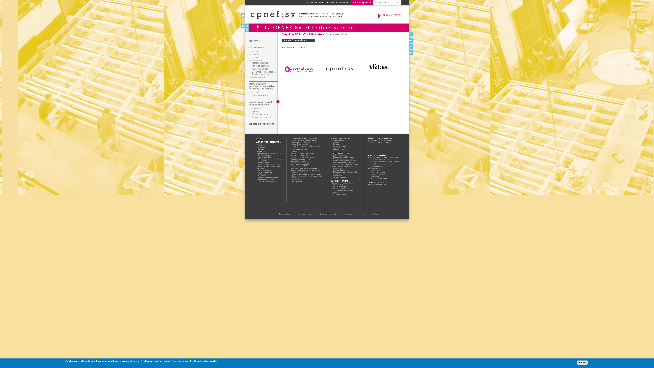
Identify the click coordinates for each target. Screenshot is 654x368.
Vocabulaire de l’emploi (302, 155)
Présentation (376, 170)
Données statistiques (340, 138)
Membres (256, 109)
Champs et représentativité (260, 61)
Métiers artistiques (339, 185)
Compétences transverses (342, 190)
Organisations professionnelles (305, 168)
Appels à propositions (261, 124)
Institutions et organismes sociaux (307, 170)
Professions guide (339, 194)
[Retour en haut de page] (278, 102)
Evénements (337, 168)
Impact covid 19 (339, 148)
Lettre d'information (338, 3)
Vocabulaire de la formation (304, 157)
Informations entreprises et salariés (307, 176)
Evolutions (336, 192)
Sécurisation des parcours (343, 166)
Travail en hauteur (378, 174)
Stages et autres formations (381, 142)
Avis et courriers (260, 69)
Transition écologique (300, 165)
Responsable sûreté (379, 178)
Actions (255, 54)
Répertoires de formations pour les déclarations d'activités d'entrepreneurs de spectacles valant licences (385, 160)
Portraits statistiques (341, 146)
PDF (410, 52)
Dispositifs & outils (377, 183)
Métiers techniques (340, 187)
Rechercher (351, 214)
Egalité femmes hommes (301, 161)
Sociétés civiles (299, 172)
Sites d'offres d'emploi (300, 150)
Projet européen (339, 178)
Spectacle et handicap (300, 163)
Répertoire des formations (380, 138)
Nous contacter (316, 3)
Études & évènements (340, 153)
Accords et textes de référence (303, 140)
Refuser (582, 362)
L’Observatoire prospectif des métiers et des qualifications (262, 86)
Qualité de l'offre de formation (345, 164)
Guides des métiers (339, 181)
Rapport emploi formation (343, 157)
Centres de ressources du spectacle (307, 174)
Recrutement (258, 77)
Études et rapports (339, 155)
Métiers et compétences (343, 159)
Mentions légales (285, 214)
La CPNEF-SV (256, 47)
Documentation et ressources (393, 14)
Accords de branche (300, 144)
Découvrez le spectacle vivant (344, 183)
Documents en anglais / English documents (264, 73)
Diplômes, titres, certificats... (381, 140)
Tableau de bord (338, 140)
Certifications (375, 169)
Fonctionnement (260, 66)
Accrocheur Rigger (378, 172)
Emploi (336, 142)
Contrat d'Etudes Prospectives (345, 161)
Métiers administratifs (341, 188)
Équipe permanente (262, 117)
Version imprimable (411, 46)
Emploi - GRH (296, 180)
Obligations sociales (378, 185)
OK (573, 362)
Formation (337, 144)
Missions (256, 51)
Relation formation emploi (344, 163)
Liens (293, 166)
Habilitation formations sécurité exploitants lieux (383, 166)
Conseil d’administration (260, 113)
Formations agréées (377, 155)
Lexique (294, 151)
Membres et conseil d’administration (260, 103)
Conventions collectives (302, 142)
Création (256, 57)
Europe (295, 178)
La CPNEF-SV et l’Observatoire (308, 34)
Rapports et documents (300, 159)
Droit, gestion (296, 181)
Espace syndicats (363, 3)
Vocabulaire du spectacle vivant (305, 153)
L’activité (254, 41)
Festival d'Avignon (340, 170)
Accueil (293, 14)
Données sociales (339, 150)
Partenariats (337, 176)
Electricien (375, 176)
